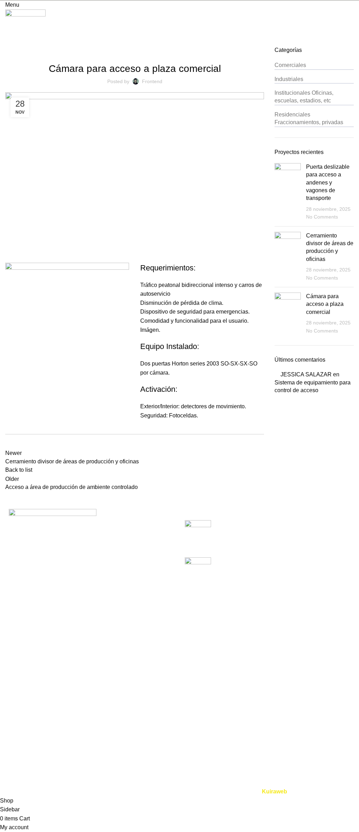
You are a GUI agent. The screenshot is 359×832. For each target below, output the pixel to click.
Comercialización (146, 704)
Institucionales (262, 770)
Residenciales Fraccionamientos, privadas (70, 42)
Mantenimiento (143, 730)
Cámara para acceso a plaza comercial (325, 304)
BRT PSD (257, 730)
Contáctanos (21, 783)
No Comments (322, 217)
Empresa (16, 717)
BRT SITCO (20, 770)
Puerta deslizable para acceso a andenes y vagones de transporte (328, 182)
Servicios (16, 730)
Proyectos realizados (31, 757)
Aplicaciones (21, 743)
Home (11, 42)
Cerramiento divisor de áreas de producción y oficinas (283, 561)
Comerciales (290, 65)
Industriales (289, 79)
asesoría (135, 743)
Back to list (18, 470)
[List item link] (90, 594)
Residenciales (262, 743)
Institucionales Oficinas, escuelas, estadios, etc (304, 96)
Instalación (138, 717)
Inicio (12, 704)
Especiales (258, 757)
